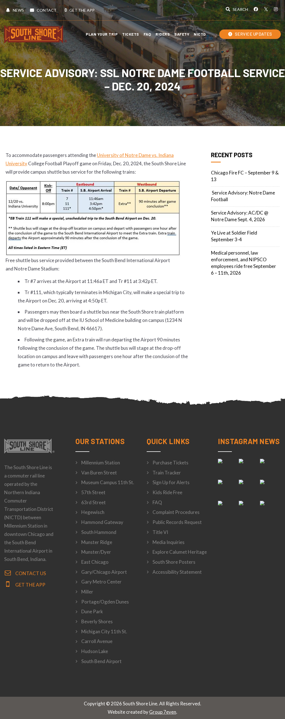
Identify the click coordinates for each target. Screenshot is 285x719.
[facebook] (255, 9)
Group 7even (162, 712)
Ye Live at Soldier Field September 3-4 (234, 236)
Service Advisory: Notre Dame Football (243, 196)
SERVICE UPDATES (253, 33)
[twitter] (265, 9)
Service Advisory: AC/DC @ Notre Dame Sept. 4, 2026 (239, 216)
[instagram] (275, 9)
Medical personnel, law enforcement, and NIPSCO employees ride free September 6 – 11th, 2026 (243, 263)
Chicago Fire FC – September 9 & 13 (245, 176)
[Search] (237, 10)
